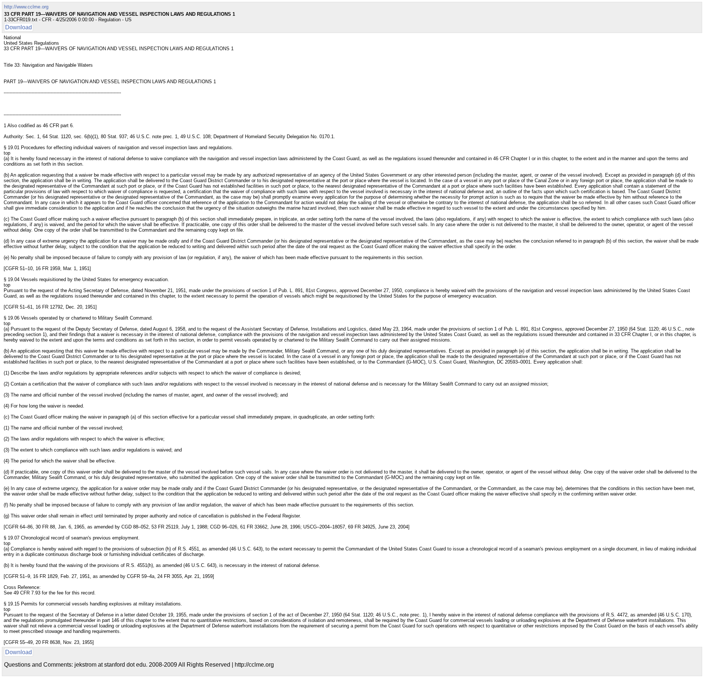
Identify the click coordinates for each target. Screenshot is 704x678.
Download (18, 27)
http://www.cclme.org (26, 7)
